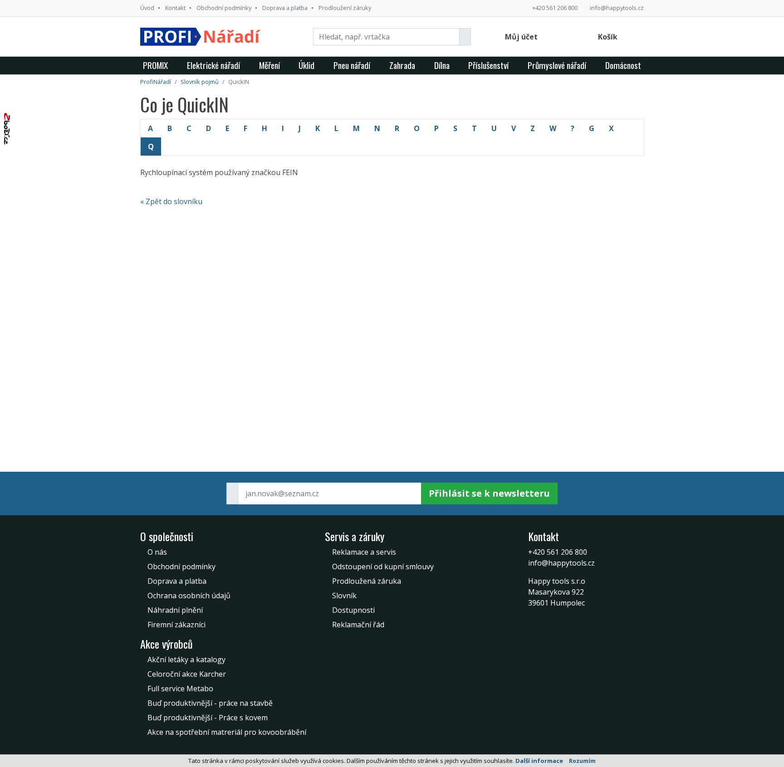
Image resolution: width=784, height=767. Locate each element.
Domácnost (623, 65)
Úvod (147, 8)
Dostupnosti (353, 610)
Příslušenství (488, 65)
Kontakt (175, 8)
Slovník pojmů (200, 82)
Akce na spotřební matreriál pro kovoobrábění (226, 732)
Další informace (539, 761)
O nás (157, 552)
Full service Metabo (180, 689)
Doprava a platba (285, 8)
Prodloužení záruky (344, 8)
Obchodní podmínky (223, 8)
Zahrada (402, 65)
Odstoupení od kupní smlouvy (383, 567)
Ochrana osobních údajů (188, 596)
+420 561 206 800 (555, 8)
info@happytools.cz (617, 8)
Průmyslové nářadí (557, 65)
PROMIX (155, 65)
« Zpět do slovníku (171, 201)
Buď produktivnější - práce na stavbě (210, 703)
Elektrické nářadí (213, 65)
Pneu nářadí (351, 65)
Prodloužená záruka (366, 581)
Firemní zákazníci (176, 625)
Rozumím (582, 761)
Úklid (306, 65)
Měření (269, 65)
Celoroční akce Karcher (186, 674)
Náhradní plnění (175, 610)
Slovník (344, 596)
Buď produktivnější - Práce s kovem (207, 718)
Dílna (442, 65)
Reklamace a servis (364, 552)
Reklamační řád (358, 625)
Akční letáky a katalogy (186, 659)
